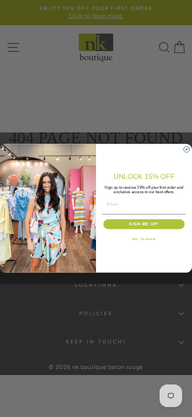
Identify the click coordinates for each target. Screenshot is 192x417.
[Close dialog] (187, 150)
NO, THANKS (144, 239)
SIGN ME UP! (144, 224)
